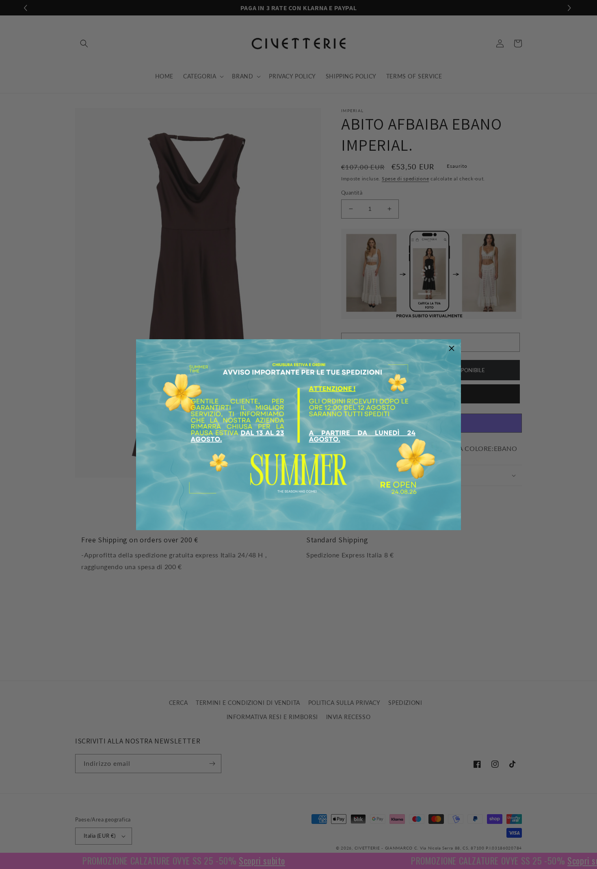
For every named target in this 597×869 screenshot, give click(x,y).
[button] (451, 348)
